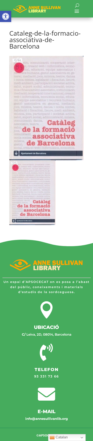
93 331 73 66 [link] (46, 376)
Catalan (61, 437)
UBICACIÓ (46, 327)
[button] (5, 16)
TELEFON (47, 369)
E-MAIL (46, 411)
